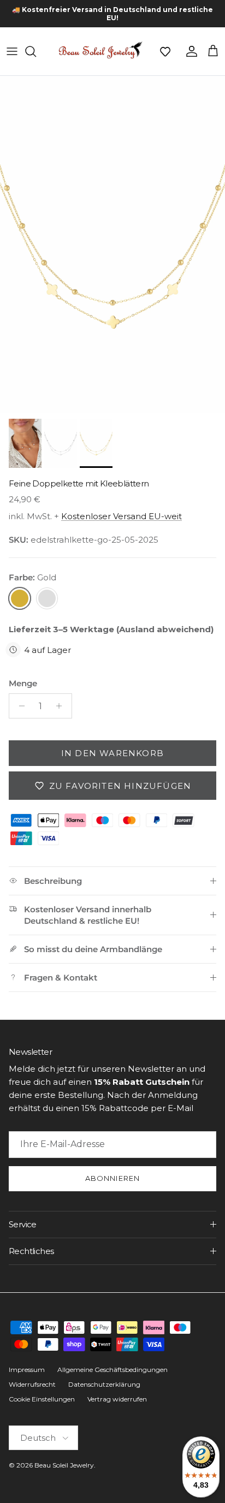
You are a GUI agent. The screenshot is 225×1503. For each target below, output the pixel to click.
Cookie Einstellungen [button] (42, 1399)
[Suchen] (36, 51)
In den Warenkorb (112, 753)
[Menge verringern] (18, 706)
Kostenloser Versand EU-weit (121, 516)
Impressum (27, 1369)
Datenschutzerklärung (104, 1384)
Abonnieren (112, 1178)
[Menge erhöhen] (62, 706)
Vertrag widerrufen (117, 1399)
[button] (165, 51)
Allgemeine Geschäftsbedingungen (112, 1369)
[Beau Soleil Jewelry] (100, 51)
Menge (23, 683)
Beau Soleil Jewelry (64, 1465)
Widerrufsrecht (32, 1384)
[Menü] (12, 51)
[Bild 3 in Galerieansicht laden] (112, 244)
